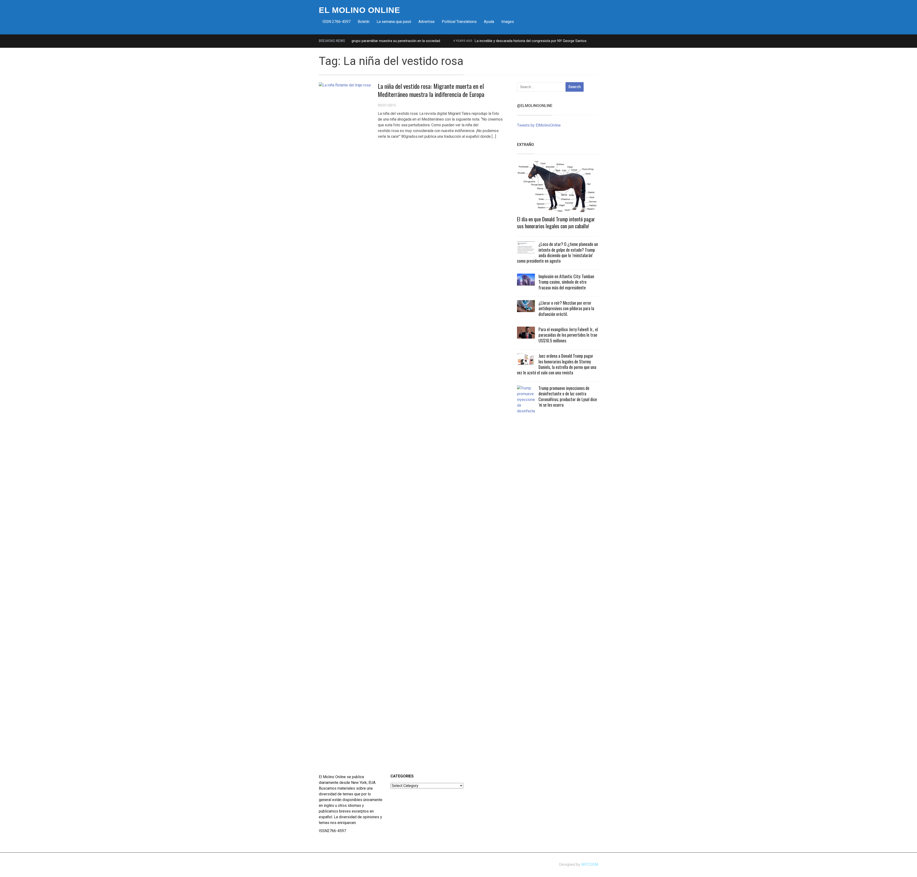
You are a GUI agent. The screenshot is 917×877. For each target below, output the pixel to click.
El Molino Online (359, 10)
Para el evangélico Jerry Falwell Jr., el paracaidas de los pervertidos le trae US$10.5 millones (568, 335)
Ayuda (489, 21)
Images (507, 21)
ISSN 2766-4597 (336, 21)
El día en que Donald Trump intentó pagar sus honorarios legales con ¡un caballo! (556, 222)
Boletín (363, 21)
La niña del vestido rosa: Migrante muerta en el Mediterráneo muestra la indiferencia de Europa (431, 90)
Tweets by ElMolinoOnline (539, 125)
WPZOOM (589, 864)
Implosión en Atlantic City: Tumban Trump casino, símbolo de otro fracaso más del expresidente (566, 282)
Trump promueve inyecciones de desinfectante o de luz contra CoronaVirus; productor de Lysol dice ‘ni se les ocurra (567, 396)
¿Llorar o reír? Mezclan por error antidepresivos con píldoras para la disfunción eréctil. (566, 308)
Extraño (525, 144)
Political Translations (459, 21)
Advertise (426, 21)
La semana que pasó (394, 21)
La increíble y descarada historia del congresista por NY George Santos (509, 41)
